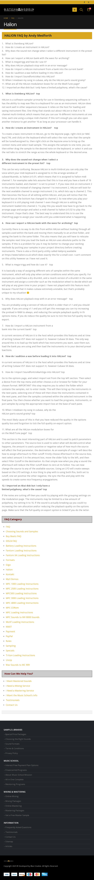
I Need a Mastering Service (20, 690)
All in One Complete (14, 779)
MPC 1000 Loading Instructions (22, 583)
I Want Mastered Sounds (19, 681)
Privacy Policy (11, 753)
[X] (88, 2)
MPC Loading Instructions (19, 612)
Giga (8, 564)
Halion (9, 569)
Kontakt (10, 574)
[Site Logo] (19, 9)
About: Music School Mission (18, 774)
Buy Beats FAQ (13, 536)
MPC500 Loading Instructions (21, 593)
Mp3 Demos (12, 579)
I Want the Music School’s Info (21, 695)
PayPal (9, 636)
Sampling (11, 645)
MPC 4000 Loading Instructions (22, 602)
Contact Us (12, 704)
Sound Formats (12, 743)
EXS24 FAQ (11, 540)
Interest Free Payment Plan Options (21, 765)
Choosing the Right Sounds (18, 739)
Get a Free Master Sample (17, 815)
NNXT (9, 626)
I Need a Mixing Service (18, 685)
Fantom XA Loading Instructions (23, 555)
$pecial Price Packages (15, 734)
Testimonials (12, 700)
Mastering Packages (14, 810)
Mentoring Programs (15, 784)
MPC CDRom (12, 607)
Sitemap (9, 841)
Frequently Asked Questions (18, 827)
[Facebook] (84, 2)
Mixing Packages (13, 801)
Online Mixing (11, 796)
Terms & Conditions (14, 748)
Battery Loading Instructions (21, 545)
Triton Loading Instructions (20, 655)
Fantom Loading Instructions (21, 550)
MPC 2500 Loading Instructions (22, 588)
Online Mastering (13, 806)
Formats (10, 560)
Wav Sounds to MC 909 (18, 664)
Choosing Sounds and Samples (22, 531)
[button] (74, 10)
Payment (10, 631)
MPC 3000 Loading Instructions (22, 598)
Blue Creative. (36, 866)
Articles (8, 846)
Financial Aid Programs (16, 770)
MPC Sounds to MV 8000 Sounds (22, 617)
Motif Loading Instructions (20, 621)
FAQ (8, 526)
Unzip (9, 660)
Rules (8, 641)
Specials (10, 650)
